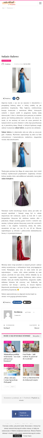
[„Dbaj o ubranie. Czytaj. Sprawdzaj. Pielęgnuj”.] (12, 370)
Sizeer (36, 328)
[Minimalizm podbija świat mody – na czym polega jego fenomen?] (12, 346)
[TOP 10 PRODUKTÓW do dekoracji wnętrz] (31, 370)
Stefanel (7, 328)
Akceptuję (17, 436)
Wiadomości (6, 60)
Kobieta (7, 342)
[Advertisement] (21, 31)
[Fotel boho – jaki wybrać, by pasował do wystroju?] (31, 346)
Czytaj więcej (27, 436)
